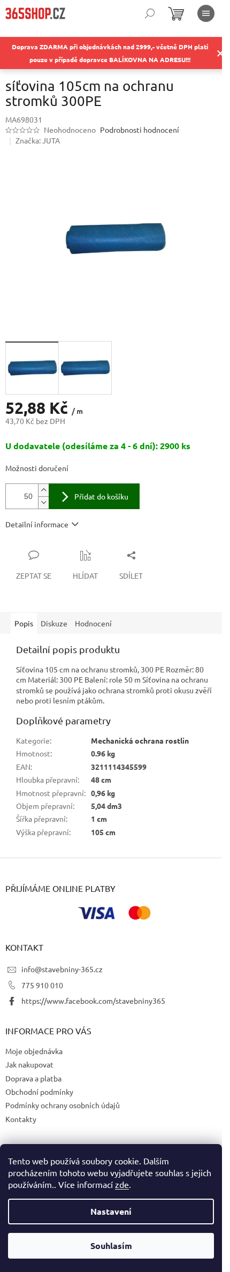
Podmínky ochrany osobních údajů (62, 1105)
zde (122, 1184)
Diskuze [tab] (54, 623)
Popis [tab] (23, 623)
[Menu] (206, 13)
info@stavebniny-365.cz (62, 969)
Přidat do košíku (101, 496)
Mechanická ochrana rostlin (140, 740)
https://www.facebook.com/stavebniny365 (93, 1000)
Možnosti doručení (36, 468)
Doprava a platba (33, 1078)
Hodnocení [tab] (93, 623)
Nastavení (111, 1211)
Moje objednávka (34, 1051)
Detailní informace (36, 524)
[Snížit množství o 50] (43, 502)
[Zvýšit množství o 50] (43, 490)
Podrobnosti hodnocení (139, 129)
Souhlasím (111, 1245)
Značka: (38, 140)
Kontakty (20, 1119)
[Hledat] (149, 13)
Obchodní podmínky (39, 1091)
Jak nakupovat (29, 1064)
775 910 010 (42, 985)
